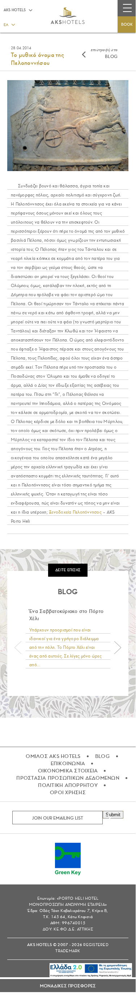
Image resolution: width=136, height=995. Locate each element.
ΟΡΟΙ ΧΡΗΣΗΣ (68, 792)
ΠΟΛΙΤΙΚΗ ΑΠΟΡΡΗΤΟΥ (68, 785)
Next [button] (117, 647)
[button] (9, 24)
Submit (113, 814)
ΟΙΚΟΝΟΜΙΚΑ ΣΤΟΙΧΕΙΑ (68, 770)
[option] (67, 638)
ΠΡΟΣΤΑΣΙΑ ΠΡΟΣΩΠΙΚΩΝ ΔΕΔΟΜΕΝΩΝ (67, 778)
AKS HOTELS (15, 10)
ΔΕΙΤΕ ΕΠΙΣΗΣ (67, 570)
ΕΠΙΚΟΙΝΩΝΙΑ (68, 763)
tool (77, 968)
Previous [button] (18, 647)
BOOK (126, 24)
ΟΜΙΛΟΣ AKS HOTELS (53, 756)
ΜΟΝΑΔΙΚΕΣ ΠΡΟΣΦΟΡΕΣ (68, 986)
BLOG (104, 53)
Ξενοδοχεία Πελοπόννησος (75, 512)
